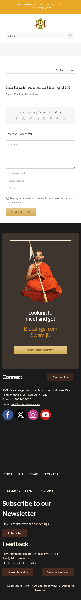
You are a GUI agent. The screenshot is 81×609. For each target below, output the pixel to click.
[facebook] (7, 414)
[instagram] (33, 414)
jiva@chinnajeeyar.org (40, 7)
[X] (23, 118)
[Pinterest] (50, 118)
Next (70, 70)
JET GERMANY (11, 490)
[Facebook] (16, 118)
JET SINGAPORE (46, 490)
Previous (60, 70)
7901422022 (22, 399)
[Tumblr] (43, 118)
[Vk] (57, 118)
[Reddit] (30, 118)
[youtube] (45, 414)
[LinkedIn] (37, 118)
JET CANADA (50, 474)
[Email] (64, 118)
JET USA (7, 474)
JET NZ (28, 490)
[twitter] (20, 414)
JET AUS (33, 474)
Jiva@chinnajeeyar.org (25, 404)
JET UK (20, 474)
